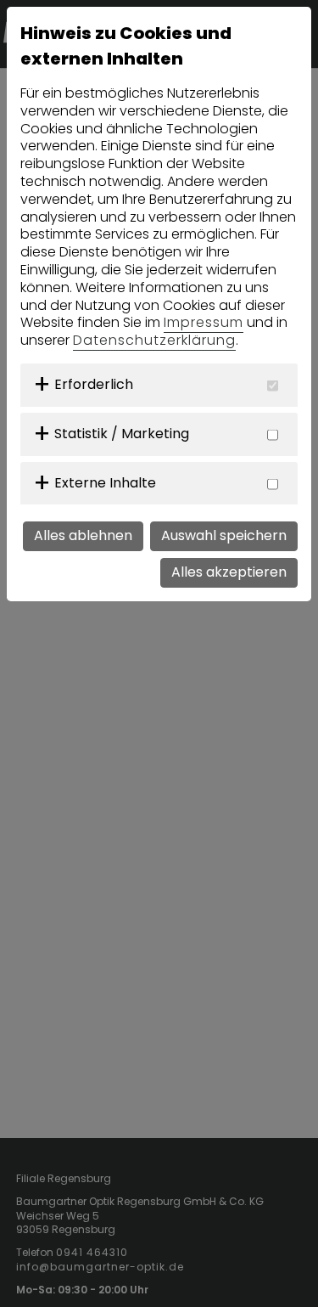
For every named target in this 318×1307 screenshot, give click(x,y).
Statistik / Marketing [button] (121, 433)
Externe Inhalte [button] (105, 483)
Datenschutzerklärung (154, 340)
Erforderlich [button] (93, 384)
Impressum (203, 322)
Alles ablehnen (83, 535)
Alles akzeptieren (229, 572)
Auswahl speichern (224, 535)
